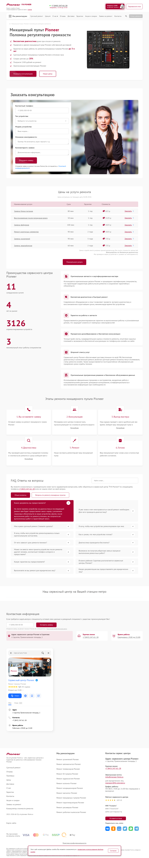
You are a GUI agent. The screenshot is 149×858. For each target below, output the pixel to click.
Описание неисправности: (26, 137)
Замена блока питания (23, 211)
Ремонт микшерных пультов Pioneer (71, 798)
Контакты (117, 16)
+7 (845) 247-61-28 (59, 6)
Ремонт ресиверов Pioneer (67, 807)
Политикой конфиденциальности (57, 629)
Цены (47, 16)
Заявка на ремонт (105, 16)
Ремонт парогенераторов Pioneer (70, 802)
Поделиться (107, 828)
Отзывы (63, 16)
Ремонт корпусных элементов (26, 232)
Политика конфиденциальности (74, 843)
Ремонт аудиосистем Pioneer (68, 778)
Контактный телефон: (24, 106)
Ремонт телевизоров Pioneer (68, 769)
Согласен (113, 851)
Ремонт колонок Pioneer (66, 783)
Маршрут (17, 695)
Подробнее (74, 428)
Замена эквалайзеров (23, 245)
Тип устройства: (22, 116)
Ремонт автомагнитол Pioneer (68, 764)
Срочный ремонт (36, 16)
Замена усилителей (22, 239)
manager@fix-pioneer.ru (115, 783)
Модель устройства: (23, 126)
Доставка (71, 16)
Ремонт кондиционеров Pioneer (69, 788)
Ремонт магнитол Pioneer (66, 793)
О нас (54, 16)
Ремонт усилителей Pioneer (67, 759)
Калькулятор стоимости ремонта (19, 808)
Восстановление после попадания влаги (31, 218)
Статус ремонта (135, 16)
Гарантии (79, 16)
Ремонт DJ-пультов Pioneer (67, 774)
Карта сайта (11, 823)
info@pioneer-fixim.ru (114, 777)
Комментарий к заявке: (25, 148)
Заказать (128, 211)
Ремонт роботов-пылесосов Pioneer (71, 812)
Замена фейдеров (21, 225)
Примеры (10, 776)
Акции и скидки (91, 16)
